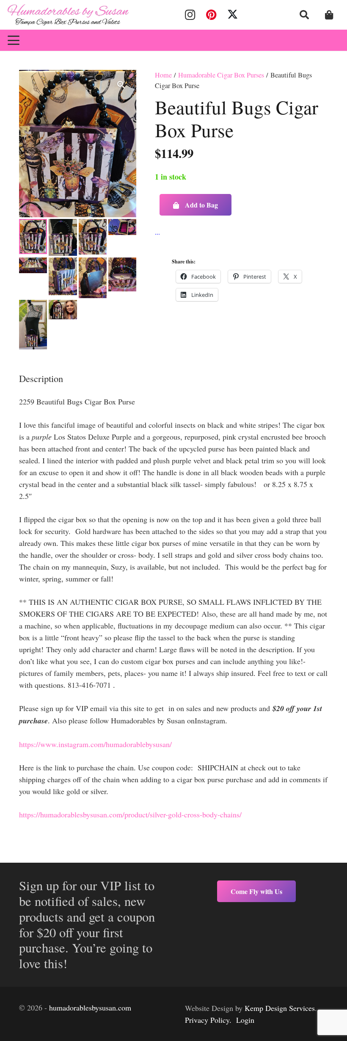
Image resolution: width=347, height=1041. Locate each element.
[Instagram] (190, 14)
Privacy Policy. (208, 1020)
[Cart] (329, 14)
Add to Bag (201, 205)
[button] (304, 14)
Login (245, 1020)
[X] (232, 14)
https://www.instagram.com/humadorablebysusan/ (95, 744)
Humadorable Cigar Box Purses (221, 75)
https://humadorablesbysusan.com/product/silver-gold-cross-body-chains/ (130, 814)
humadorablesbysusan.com (90, 1007)
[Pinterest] (211, 14)
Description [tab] (41, 378)
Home (163, 75)
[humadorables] (68, 14)
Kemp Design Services (280, 1008)
